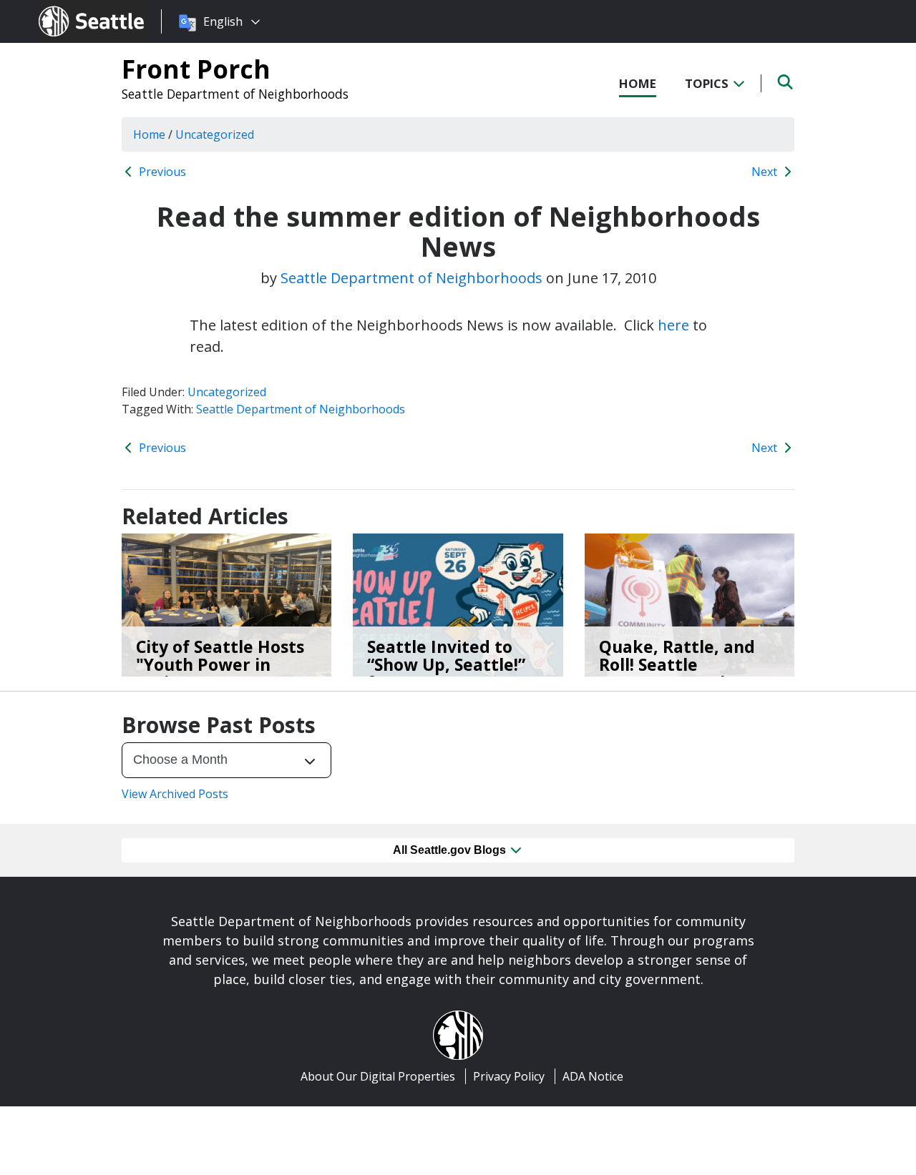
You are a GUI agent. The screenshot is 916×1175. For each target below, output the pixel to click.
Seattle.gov (69, 8)
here (673, 325)
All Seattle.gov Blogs (451, 850)
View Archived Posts (175, 794)
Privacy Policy (509, 1076)
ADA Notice (592, 1076)
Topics (708, 83)
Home (637, 83)
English (223, 21)
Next (765, 172)
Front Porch (196, 68)
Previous (161, 172)
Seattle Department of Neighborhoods (235, 93)
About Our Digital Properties (378, 1076)
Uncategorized (226, 392)
